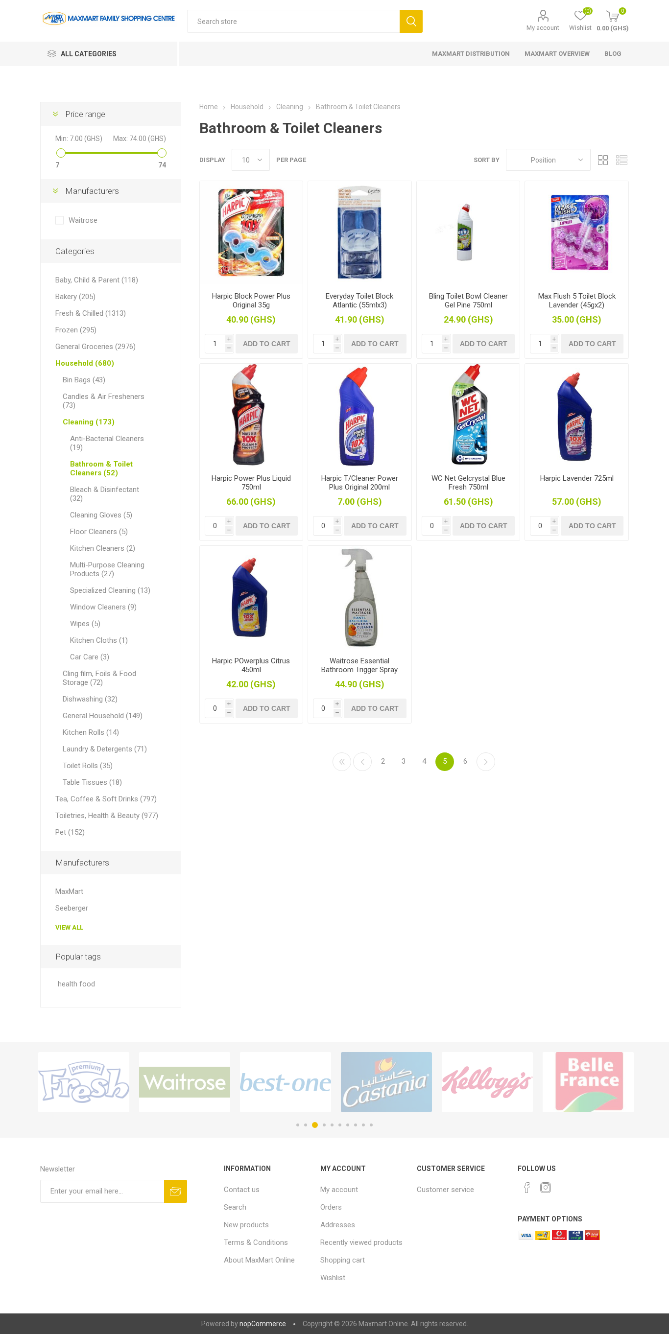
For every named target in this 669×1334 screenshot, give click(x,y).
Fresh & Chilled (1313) (90, 313)
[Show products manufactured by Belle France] (588, 1082)
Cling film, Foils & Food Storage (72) (99, 678)
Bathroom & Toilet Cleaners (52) (101, 468)
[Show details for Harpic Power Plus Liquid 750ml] (251, 415)
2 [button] (305, 1124)
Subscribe (175, 1191)
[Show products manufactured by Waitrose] (184, 1082)
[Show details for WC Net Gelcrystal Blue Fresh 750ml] (468, 415)
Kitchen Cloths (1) (99, 640)
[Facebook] (527, 1187)
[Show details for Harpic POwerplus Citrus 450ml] (251, 597)
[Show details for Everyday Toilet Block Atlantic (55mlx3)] (359, 232)
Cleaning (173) (89, 422)
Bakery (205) (75, 296)
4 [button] (324, 1124)
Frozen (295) (75, 330)
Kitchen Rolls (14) (91, 732)
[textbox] (293, 21)
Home (208, 107)
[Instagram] (545, 1187)
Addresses (337, 1224)
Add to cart (266, 344)
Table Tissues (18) (92, 782)
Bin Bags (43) (84, 379)
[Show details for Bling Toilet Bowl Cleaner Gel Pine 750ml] (468, 232)
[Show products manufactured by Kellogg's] (487, 1082)
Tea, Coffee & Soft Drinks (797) (106, 799)
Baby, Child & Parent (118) (96, 280)
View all (69, 927)
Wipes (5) (85, 623)
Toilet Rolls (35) (88, 765)
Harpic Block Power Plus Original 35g (251, 300)
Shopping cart (342, 1260)
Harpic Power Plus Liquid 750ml (251, 482)
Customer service (445, 1189)
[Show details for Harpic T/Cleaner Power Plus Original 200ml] (359, 415)
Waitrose (83, 220)
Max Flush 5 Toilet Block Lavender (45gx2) (577, 300)
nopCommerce (262, 1324)
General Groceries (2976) (95, 346)
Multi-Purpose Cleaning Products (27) (107, 569)
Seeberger (71, 908)
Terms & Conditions (256, 1242)
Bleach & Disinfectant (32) (104, 494)
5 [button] (332, 1124)
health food (76, 984)
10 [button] (371, 1124)
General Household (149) (103, 715)
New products (246, 1224)
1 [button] (297, 1124)
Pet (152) (70, 832)
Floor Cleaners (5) (99, 531)
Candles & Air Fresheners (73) (103, 401)
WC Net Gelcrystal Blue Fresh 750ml (468, 482)
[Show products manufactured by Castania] (386, 1082)
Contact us (242, 1189)
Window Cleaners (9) (103, 607)
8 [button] (355, 1124)
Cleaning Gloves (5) (101, 515)
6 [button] (339, 1124)
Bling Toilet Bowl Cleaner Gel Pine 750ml (468, 300)
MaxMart (69, 891)
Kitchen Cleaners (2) (102, 548)
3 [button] (315, 1125)
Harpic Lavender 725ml (577, 478)
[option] (83, 1082)
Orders (331, 1207)
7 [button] (347, 1124)
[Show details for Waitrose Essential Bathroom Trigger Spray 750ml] (359, 597)
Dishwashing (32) (90, 699)
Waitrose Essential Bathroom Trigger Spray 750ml (359, 669)
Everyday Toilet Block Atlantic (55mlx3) (359, 300)
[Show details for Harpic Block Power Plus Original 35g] (251, 232)
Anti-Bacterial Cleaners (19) (107, 443)
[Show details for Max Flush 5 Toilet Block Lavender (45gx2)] (576, 232)
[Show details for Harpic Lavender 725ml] (576, 415)
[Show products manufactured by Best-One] (285, 1082)
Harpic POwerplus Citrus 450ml (251, 665)
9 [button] (363, 1124)
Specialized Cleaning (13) (110, 590)
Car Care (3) (89, 657)
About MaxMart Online (259, 1260)
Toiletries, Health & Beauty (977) (106, 815)
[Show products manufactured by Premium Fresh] (83, 1082)
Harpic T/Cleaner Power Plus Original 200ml (359, 482)
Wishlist (332, 1277)
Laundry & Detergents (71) (105, 749)
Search (411, 21)
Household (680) (84, 363)
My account (542, 27)
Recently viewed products (361, 1242)
